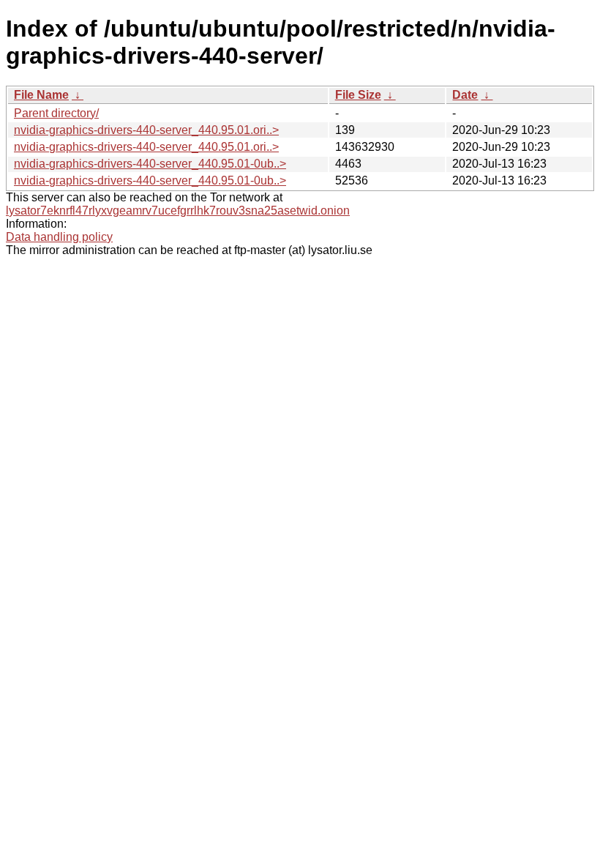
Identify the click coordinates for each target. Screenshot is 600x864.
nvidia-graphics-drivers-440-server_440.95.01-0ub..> (150, 163)
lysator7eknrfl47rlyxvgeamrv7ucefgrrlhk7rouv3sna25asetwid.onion (178, 210)
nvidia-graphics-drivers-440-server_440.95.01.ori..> (146, 130)
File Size (358, 95)
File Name (41, 95)
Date (465, 95)
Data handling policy (59, 237)
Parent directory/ (56, 113)
